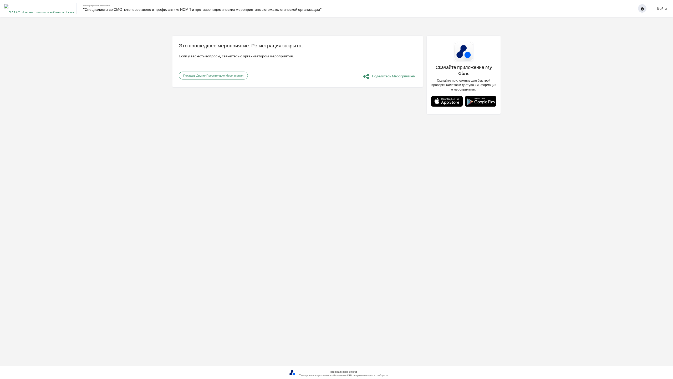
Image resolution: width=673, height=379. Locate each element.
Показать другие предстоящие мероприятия (213, 75)
